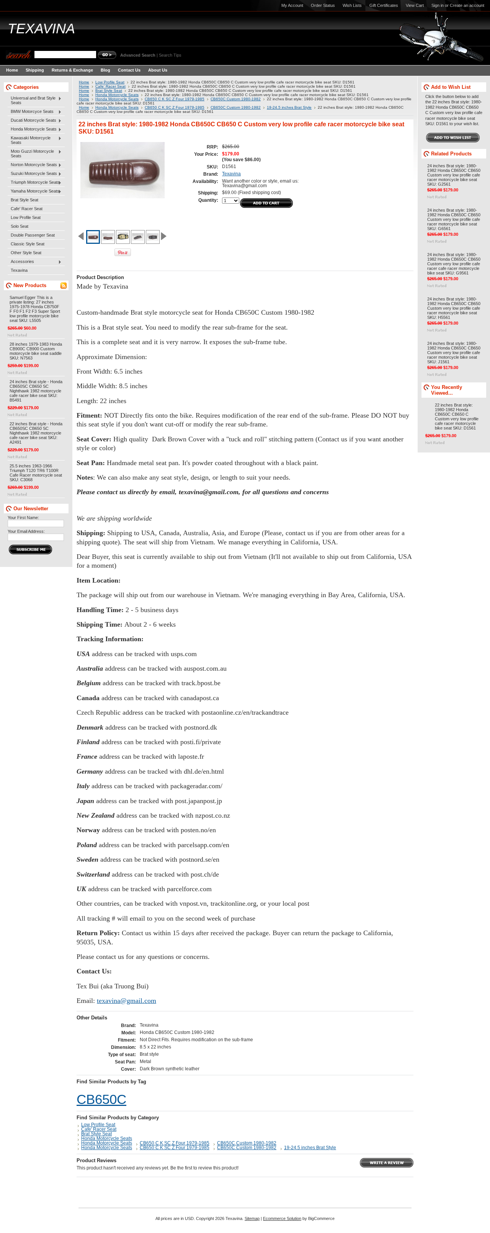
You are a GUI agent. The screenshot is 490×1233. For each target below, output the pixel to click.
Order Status (323, 5)
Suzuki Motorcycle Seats (32, 173)
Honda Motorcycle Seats (32, 129)
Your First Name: (23, 517)
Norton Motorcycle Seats (32, 165)
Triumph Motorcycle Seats (34, 182)
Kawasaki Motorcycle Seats (29, 140)
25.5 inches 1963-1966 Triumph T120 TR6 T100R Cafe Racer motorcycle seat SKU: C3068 (36, 473)
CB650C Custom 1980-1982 (236, 99)
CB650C (101, 1099)
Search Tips (170, 55)
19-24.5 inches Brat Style (289, 107)
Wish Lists (352, 5)
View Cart (415, 5)
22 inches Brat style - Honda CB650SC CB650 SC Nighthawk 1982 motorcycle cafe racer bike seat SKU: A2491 (36, 432)
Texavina (19, 270)
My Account (292, 5)
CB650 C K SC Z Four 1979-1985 (174, 99)
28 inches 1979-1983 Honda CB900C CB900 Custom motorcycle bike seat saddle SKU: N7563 (36, 351)
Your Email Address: (26, 531)
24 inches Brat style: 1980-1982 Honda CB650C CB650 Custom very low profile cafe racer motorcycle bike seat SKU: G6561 (453, 219)
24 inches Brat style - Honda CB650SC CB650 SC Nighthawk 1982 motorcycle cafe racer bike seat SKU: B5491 (36, 390)
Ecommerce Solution (282, 1218)
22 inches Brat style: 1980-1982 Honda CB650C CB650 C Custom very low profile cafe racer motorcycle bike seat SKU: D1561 (457, 416)
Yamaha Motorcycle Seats (33, 191)
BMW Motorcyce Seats (31, 111)
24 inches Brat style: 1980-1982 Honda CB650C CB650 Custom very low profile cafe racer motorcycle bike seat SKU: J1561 (453, 352)
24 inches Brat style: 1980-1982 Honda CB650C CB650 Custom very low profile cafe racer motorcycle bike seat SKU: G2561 (453, 174)
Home (84, 82)
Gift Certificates (383, 5)
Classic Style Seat (27, 244)
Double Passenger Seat (33, 235)
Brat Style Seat (24, 200)
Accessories (21, 262)
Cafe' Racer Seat (26, 208)
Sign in (437, 5)
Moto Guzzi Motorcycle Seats (31, 153)
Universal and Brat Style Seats (32, 100)
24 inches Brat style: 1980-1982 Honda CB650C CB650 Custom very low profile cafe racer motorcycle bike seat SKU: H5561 (453, 308)
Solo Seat (19, 226)
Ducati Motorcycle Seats (32, 120)
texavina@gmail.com (126, 1000)
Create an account (467, 5)
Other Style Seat (26, 252)
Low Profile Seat (26, 217)
